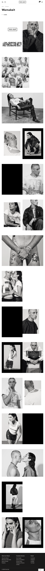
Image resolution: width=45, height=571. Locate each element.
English (40, 569)
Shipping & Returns (20, 562)
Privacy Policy (19, 561)
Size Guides (18, 558)
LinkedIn (32, 561)
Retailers (4, 562)
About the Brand (5, 558)
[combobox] (41, 570)
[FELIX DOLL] (22, 2)
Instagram (33, 559)
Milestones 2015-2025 (6, 559)
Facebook (33, 558)
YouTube (32, 562)
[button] (2, 2)
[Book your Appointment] (5, 2)
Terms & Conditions (20, 559)
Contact (17, 564)
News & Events (5, 561)
